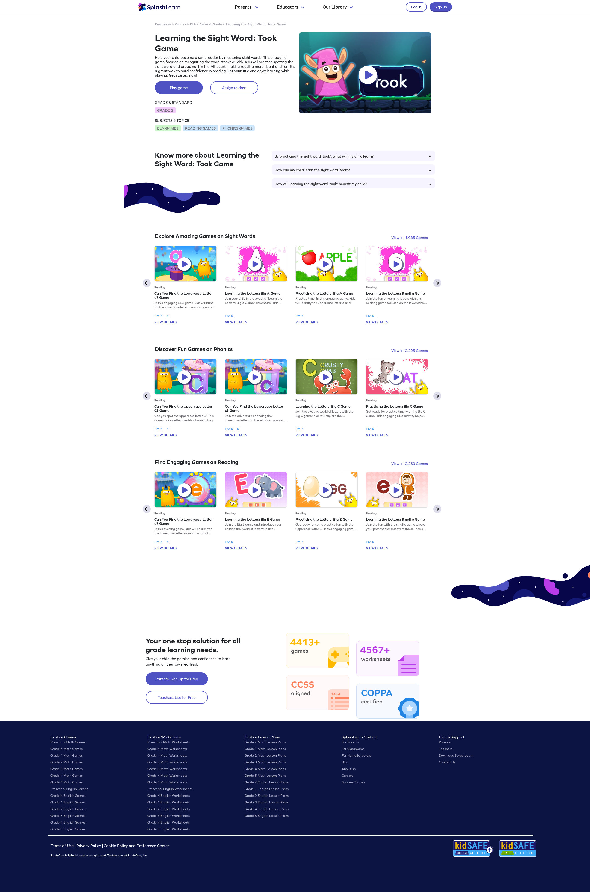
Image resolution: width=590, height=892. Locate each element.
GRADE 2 (165, 110)
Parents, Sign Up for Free (177, 679)
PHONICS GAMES (237, 128)
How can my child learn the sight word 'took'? (312, 170)
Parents (243, 6)
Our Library (335, 6)
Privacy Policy (88, 846)
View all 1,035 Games (409, 237)
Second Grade (211, 24)
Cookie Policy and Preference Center (136, 846)
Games (180, 24)
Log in (416, 7)
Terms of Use (63, 846)
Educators (287, 6)
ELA (193, 24)
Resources (163, 24)
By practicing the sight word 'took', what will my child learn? (324, 156)
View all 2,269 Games (409, 463)
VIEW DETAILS (165, 322)
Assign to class (234, 88)
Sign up (441, 7)
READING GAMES (200, 128)
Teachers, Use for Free (177, 697)
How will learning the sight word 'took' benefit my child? (320, 184)
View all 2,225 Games (409, 350)
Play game (179, 88)
